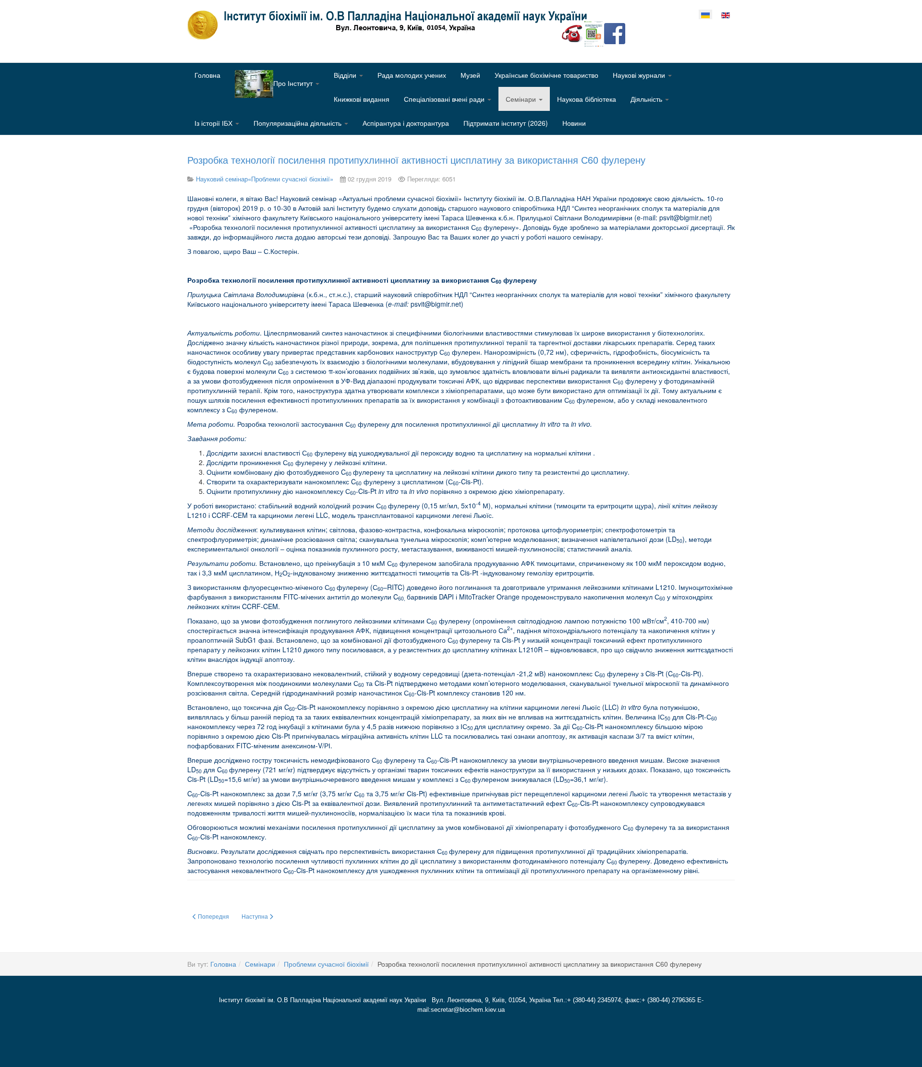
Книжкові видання (361, 99)
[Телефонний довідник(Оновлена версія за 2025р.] (572, 32)
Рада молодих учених (411, 75)
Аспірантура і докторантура (406, 123)
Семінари (522, 99)
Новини (574, 123)
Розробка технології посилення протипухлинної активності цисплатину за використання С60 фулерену (416, 160)
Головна (207, 75)
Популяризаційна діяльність (298, 123)
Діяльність (647, 99)
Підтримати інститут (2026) (505, 123)
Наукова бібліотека (586, 99)
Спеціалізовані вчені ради (445, 99)
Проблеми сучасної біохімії (326, 964)
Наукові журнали (640, 75)
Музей (470, 75)
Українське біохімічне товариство (546, 75)
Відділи (346, 75)
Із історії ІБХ (214, 123)
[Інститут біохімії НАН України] (390, 25)
